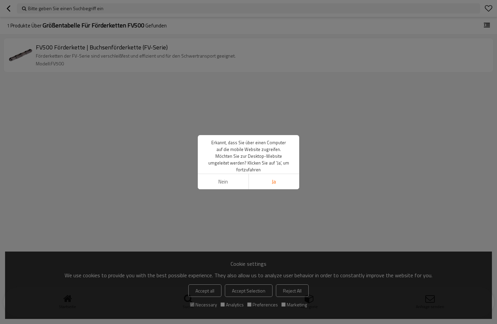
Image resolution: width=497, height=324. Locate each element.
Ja (274, 182)
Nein (223, 182)
